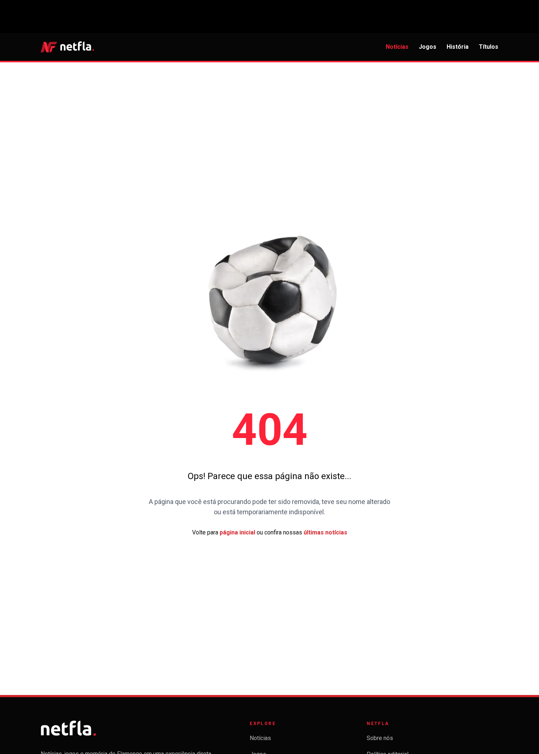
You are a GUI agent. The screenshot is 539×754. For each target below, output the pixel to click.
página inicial (237, 532)
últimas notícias (325, 532)
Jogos (427, 46)
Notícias (397, 46)
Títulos (488, 46)
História (458, 46)
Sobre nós (380, 738)
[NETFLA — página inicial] (67, 46)
